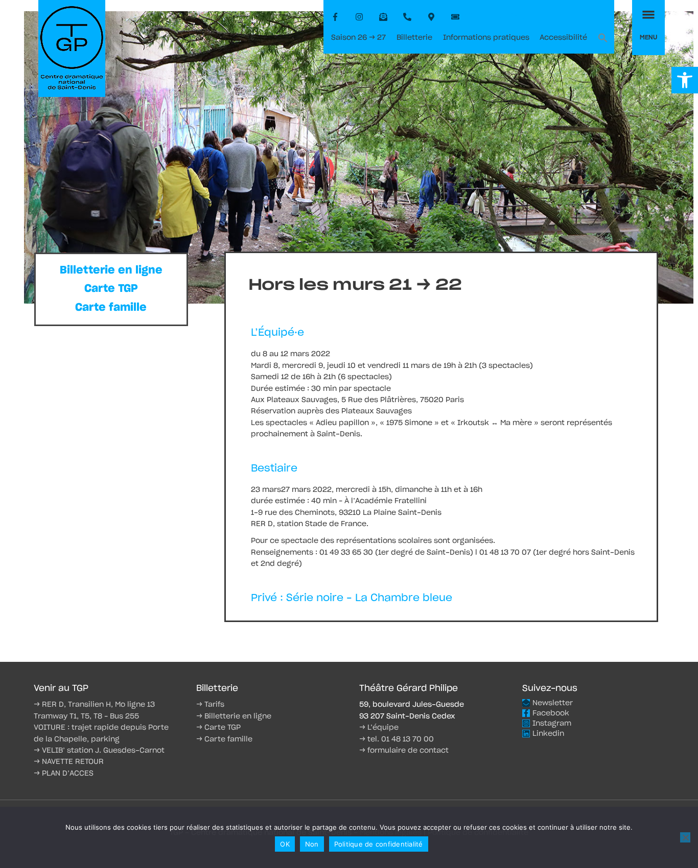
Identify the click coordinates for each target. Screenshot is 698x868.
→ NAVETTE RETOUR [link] (69, 761)
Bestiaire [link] (274, 468)
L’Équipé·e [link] (277, 333)
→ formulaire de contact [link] (404, 750)
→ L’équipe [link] (379, 727)
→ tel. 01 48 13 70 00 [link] (396, 739)
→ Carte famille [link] (224, 739)
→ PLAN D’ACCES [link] (64, 773)
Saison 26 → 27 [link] (358, 37)
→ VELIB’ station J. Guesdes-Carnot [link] (99, 750)
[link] (684, 80)
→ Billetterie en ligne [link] (233, 716)
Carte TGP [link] (111, 288)
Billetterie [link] (414, 37)
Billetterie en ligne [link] (111, 270)
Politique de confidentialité (378, 844)
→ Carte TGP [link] (218, 727)
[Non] (685, 837)
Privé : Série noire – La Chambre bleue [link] (351, 598)
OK (285, 844)
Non (312, 844)
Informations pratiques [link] (486, 37)
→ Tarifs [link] (210, 704)
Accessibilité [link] (563, 37)
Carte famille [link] (111, 307)
